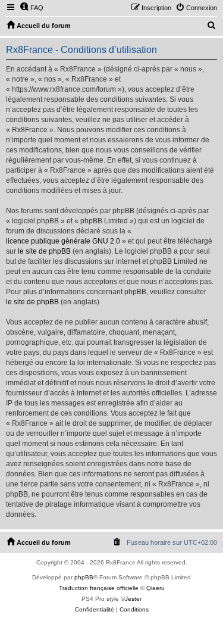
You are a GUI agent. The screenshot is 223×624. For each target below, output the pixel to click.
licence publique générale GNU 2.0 (63, 241)
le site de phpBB (44, 251)
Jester (133, 598)
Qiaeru (155, 588)
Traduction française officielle (99, 588)
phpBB (83, 577)
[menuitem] (31, 8)
